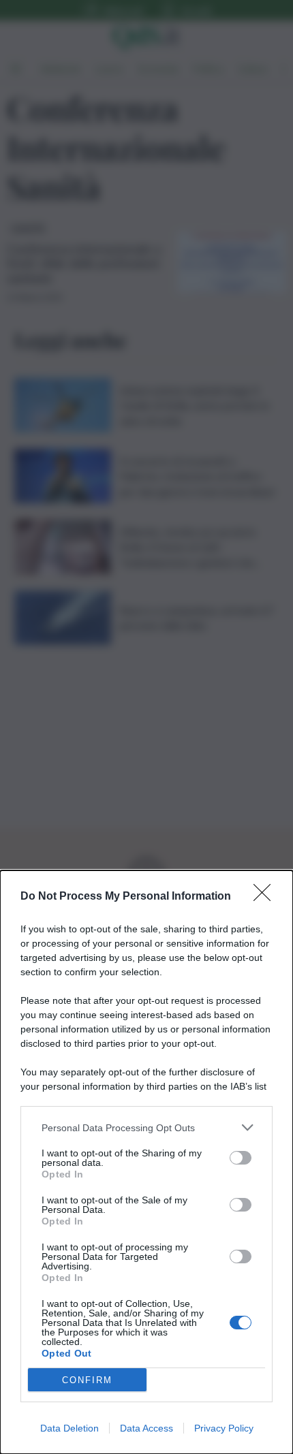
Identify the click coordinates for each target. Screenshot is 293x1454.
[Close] (266, 897)
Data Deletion (69, 1428)
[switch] (240, 1158)
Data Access (146, 1428)
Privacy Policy (223, 1428)
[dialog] (146, 1162)
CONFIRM (87, 1380)
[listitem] (146, 1127)
